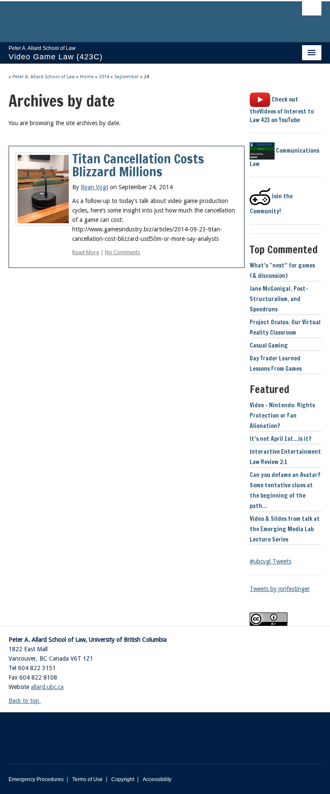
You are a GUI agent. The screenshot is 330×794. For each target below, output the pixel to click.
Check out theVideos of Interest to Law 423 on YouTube (282, 109)
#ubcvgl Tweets (270, 561)
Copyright (122, 779)
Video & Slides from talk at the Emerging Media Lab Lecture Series (285, 529)
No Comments (122, 252)
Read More (85, 252)
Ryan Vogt (94, 187)
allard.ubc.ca (47, 686)
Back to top (25, 700)
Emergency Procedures (36, 779)
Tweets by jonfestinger (280, 588)
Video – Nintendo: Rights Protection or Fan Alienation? (282, 415)
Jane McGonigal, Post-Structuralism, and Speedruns (279, 299)
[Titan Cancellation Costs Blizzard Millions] (43, 188)
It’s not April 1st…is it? (281, 438)
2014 (104, 77)
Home (87, 77)
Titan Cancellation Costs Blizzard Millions (138, 165)
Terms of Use (87, 779)
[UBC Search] (311, 10)
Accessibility (157, 779)
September (126, 77)
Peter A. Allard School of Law (43, 77)
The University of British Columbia (142, 17)
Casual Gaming (269, 345)
